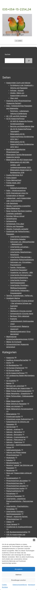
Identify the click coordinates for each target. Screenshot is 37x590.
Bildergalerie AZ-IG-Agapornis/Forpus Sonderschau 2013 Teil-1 (22, 136)
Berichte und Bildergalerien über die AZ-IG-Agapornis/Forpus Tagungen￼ (22, 129)
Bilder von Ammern (13, 406)
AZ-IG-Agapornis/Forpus (15, 119)
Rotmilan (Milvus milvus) (15, 216)
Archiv (8, 363)
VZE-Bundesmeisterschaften (17, 532)
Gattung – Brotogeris (14, 435)
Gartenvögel (11, 427)
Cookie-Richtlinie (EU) (14, 175)
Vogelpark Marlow (13, 298)
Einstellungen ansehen (18, 580)
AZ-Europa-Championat (15, 368)
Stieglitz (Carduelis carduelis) (17, 229)
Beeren (8, 383)
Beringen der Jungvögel (15, 386)
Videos (8, 522)
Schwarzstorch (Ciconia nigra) (21, 314)
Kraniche (13, 319)
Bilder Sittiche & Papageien (16, 404)
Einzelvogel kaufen (13, 417)
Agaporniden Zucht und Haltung (18, 83)
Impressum (31, 584)
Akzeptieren (18, 569)
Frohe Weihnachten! (13, 180)
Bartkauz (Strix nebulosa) (19, 316)
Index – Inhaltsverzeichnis (16, 190)
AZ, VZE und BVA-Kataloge (16, 116)
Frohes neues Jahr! (13, 183)
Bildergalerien (11, 414)
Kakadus (9, 460)
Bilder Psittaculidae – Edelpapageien (19, 396)
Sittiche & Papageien (14, 496)
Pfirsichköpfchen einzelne (16, 486)
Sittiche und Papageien (15, 226)
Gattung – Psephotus (14, 442)
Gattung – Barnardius (14, 432)
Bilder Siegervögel (13, 401)
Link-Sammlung (12, 203)
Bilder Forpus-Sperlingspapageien (18, 391)
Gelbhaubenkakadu (13, 450)
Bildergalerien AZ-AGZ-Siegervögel (19, 160)
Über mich (14, 98)
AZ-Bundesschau (12, 365)
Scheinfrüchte (11, 219)
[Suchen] (28, 60)
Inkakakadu (10, 458)
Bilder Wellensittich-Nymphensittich (19, 409)
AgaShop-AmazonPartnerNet (17, 360)
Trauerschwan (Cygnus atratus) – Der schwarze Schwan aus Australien (22, 303)
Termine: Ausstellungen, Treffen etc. (19, 296)
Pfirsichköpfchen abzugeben (17, 481)
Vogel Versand (11, 524)
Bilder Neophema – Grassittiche (18, 393)
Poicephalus (10, 493)
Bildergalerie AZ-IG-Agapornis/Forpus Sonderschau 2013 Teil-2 (22, 144)
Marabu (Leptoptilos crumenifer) (18, 206)
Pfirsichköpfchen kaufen (15, 488)
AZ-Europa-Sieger (13, 370)
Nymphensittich (12, 478)
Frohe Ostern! (11, 178)
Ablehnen (18, 574)
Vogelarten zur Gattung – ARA (21, 272)
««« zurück (18, 40)
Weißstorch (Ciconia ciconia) (21, 311)
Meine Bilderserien (13, 208)
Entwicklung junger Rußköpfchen (18, 419)
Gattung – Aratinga (13, 429)
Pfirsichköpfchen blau (14, 483)
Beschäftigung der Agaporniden (18, 388)
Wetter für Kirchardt (13, 342)
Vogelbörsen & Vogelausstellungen (19, 527)
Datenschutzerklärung (20, 584)
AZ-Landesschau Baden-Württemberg (20, 375)
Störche (13, 308)
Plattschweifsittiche (13, 491)
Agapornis (10, 358)
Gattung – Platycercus (14, 440)
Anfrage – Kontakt (17, 90)
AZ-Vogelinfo (11, 381)
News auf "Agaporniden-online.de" (19, 473)
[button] (34, 540)
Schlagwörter (11, 221)
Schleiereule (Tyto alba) (15, 224)
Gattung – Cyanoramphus (15, 437)
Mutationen (10, 470)
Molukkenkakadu (12, 463)
